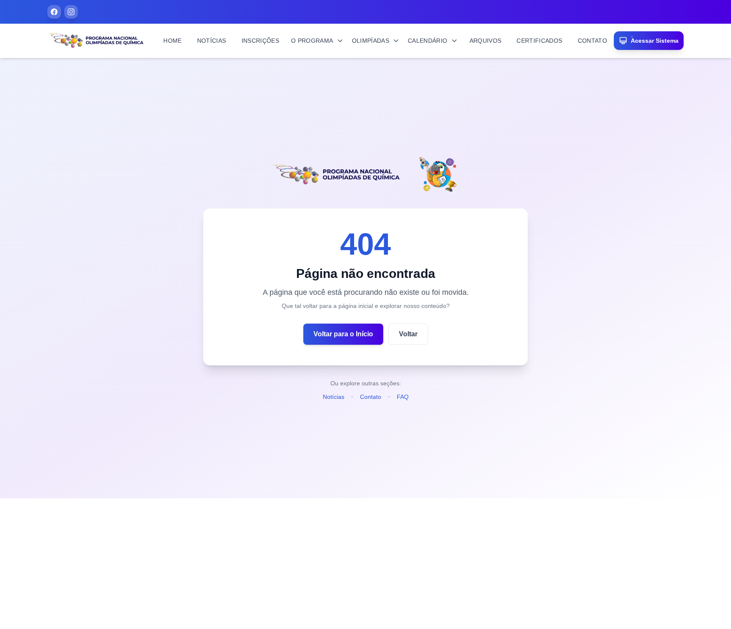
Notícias (333, 396)
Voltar (408, 334)
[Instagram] (71, 12)
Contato (370, 396)
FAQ (403, 396)
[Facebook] (54, 12)
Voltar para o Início (343, 334)
